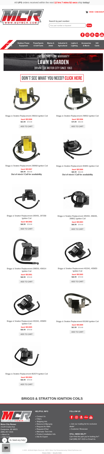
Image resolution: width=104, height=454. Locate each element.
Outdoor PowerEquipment (23, 44)
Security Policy (57, 452)
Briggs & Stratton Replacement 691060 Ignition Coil (77, 321)
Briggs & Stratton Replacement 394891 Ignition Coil (77, 166)
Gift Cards (6, 437)
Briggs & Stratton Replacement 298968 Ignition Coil (26, 166)
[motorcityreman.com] (22, 17)
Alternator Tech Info (44, 432)
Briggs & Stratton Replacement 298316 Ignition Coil (26, 116)
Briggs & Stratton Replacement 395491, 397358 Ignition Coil (26, 217)
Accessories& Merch (86, 44)
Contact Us (41, 416)
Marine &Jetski (50, 44)
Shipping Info (42, 421)
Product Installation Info (46, 434)
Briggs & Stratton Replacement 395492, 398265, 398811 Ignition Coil (77, 217)
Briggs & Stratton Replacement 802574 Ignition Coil (26, 374)
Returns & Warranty (44, 424)
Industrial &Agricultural (62, 44)
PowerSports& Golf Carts (38, 44)
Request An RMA (43, 427)
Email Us (91, 439)
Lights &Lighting (74, 44)
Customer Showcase (79, 429)
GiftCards (97, 44)
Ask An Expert (42, 437)
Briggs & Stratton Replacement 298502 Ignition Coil (77, 116)
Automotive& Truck (9, 44)
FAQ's (39, 419)
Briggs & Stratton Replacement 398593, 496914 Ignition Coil (26, 269)
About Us (5, 434)
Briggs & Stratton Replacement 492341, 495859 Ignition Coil (77, 269)
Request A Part (43, 429)
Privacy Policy (46, 452)
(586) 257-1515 (7, 432)
